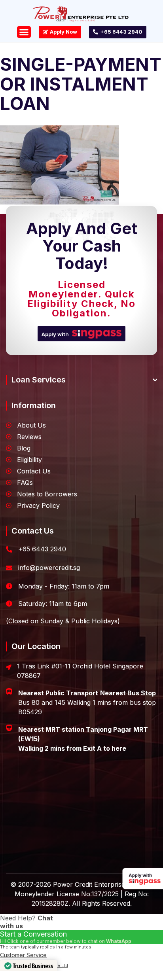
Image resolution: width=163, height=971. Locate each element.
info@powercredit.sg (49, 568)
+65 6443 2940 (42, 549)
